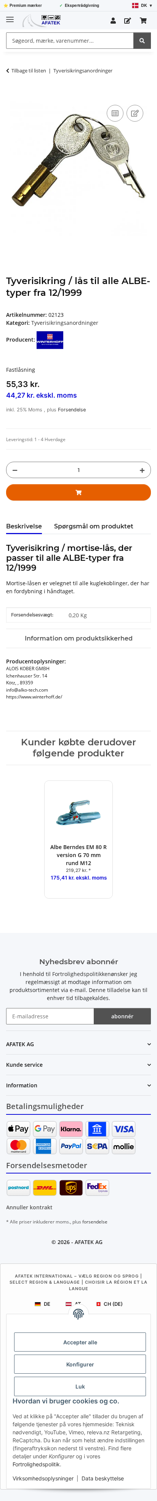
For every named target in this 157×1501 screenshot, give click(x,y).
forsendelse (94, 1221)
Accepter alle (80, 1342)
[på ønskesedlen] (135, 113)
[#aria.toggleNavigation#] (10, 16)
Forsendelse (72, 410)
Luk (80, 1386)
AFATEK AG (89, 1242)
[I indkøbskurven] (12, 94)
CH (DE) (113, 1304)
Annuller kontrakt (29, 1207)
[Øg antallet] (142, 470)
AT (78, 1304)
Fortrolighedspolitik (36, 1464)
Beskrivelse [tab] (24, 526)
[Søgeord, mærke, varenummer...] (142, 40)
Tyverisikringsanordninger (64, 322)
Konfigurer (80, 1364)
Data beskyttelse (103, 1478)
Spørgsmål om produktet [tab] (93, 526)
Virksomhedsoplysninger (43, 1478)
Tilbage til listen (28, 70)
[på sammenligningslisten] (115, 113)
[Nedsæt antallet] (14, 470)
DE (47, 1304)
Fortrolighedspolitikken (81, 974)
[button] (113, 20)
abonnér (122, 1016)
